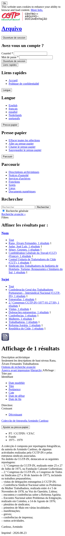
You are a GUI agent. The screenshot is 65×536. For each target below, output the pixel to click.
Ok (4, 3)
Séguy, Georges (24, 249)
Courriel (7, 53)
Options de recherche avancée (18, 367)
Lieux (12, 188)
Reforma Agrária (25, 325)
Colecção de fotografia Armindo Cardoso (24, 420)
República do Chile (26, 328)
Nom (5, 233)
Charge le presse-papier (22, 146)
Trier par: (6, 373)
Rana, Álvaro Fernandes (29, 243)
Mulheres (20, 318)
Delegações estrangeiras (29, 312)
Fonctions (14, 181)
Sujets (12, 185)
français (13, 108)
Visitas (19, 309)
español (13, 111)
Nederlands (15, 115)
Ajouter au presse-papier (15, 427)
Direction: (7, 405)
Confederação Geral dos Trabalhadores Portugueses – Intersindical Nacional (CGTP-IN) (34, 293)
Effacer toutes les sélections (24, 140)
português (14, 118)
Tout (11, 239)
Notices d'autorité (19, 175)
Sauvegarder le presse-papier (25, 150)
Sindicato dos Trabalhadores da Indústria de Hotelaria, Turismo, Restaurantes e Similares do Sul (36, 269)
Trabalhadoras (23, 322)
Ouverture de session (14, 37)
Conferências (22, 315)
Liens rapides (10, 65)
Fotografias (21, 299)
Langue (6, 90)
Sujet (5, 279)
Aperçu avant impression (15, 370)
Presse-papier (10, 125)
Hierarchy (36, 370)
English (13, 105)
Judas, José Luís (24, 246)
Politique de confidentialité (24, 83)
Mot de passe (10, 57)
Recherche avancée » (13, 214)
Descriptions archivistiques (24, 172)
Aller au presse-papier (21, 143)
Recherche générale (16, 210)
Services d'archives (19, 178)
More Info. (37, 10)
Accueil (13, 80)
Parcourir (7, 156)
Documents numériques (22, 191)
